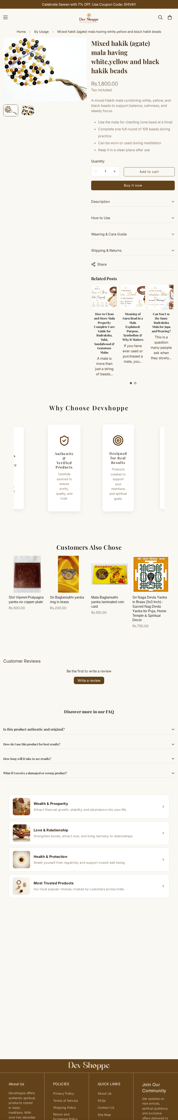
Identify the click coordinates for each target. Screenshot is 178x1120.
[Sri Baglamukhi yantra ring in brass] (68, 574)
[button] (131, 383)
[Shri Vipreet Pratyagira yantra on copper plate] (27, 574)
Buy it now (133, 185)
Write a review (89, 680)
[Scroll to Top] (170, 1096)
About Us (104, 1093)
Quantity (98, 161)
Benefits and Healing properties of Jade (161, 320)
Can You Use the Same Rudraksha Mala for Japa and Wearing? (132, 322)
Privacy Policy (63, 1093)
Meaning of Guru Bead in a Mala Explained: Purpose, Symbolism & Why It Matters (104, 327)
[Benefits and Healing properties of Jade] (161, 297)
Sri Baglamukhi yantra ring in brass (67, 600)
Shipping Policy (64, 1107)
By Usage (41, 32)
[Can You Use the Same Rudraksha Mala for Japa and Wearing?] (132, 297)
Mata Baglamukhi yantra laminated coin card (107, 602)
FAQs (101, 1100)
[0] (170, 17)
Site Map (104, 1115)
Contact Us (106, 1107)
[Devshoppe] (89, 17)
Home (21, 32)
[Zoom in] (77, 47)
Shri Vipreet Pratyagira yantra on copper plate (26, 600)
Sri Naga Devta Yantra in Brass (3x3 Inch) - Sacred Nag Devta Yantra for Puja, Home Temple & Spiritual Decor (149, 609)
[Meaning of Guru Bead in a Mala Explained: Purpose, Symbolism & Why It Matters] (104, 297)
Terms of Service (65, 1100)
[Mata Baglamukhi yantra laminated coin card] (109, 574)
